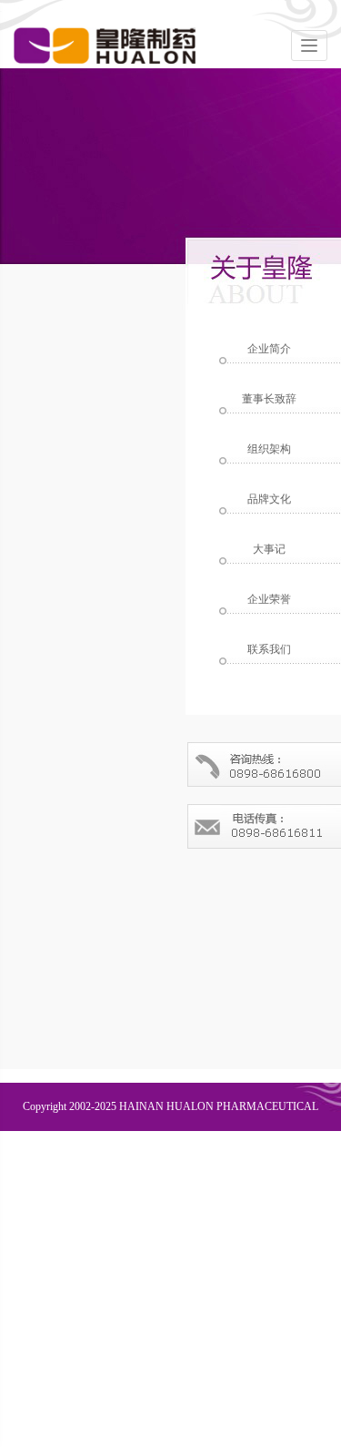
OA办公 (227, 1164)
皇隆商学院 (291, 1164)
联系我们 (106, 1164)
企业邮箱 (168, 1164)
